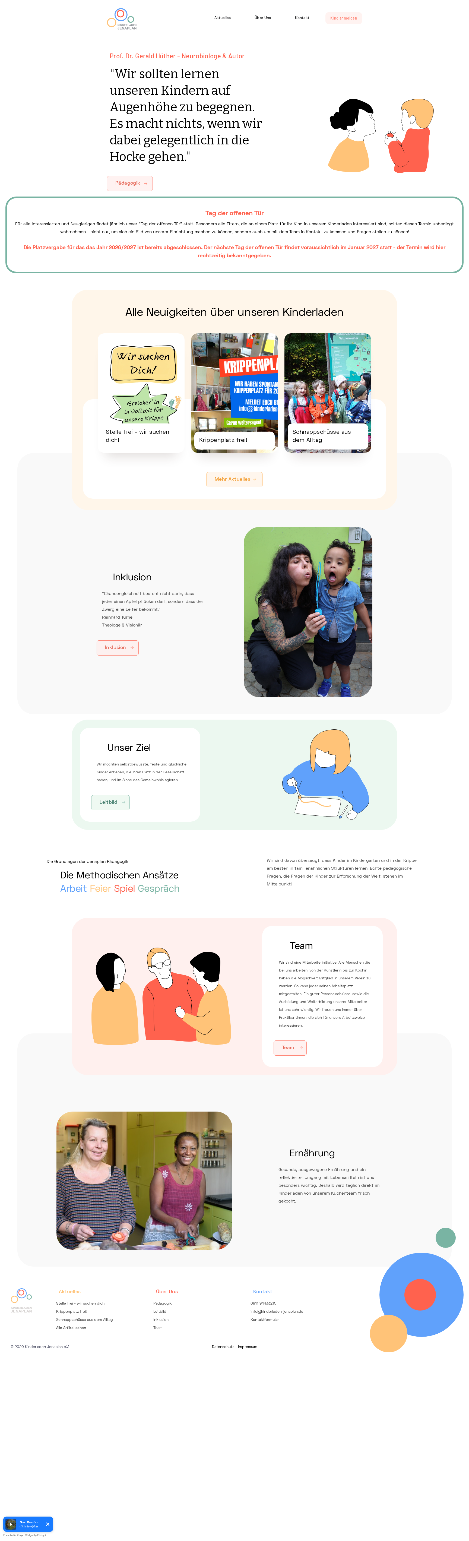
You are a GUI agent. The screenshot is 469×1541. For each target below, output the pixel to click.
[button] (10, 1524)
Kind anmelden (343, 18)
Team (288, 1048)
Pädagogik (127, 183)
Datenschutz (223, 1347)
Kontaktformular (265, 1320)
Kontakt (302, 18)
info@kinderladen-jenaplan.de (277, 1312)
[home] (122, 19)
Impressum (247, 1347)
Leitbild (108, 802)
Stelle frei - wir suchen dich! (80, 1303)
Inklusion (115, 647)
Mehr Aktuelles (232, 479)
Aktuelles (222, 18)
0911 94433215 (263, 1303)
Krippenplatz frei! (71, 1312)
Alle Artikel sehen (71, 1328)
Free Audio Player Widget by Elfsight (24, 1535)
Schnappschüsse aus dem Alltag (84, 1320)
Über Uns (263, 18)
